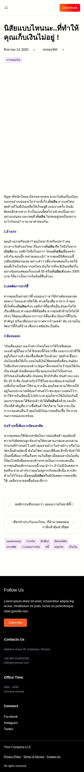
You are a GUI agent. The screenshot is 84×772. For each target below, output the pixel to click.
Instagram (11, 723)
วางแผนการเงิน (31, 546)
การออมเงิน (13, 59)
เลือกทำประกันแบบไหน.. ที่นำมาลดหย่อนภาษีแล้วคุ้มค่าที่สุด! (41, 524)
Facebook (11, 716)
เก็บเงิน (73, 546)
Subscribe (15, 622)
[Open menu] (6, 7)
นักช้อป (44, 541)
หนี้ (47, 546)
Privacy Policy (12, 756)
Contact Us (53, 756)
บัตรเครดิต (60, 541)
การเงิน (30, 541)
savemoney (14, 541)
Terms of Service (33, 756)
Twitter (8, 729)
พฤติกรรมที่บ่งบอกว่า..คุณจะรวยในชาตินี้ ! (43, 504)
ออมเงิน (58, 546)
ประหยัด (11, 546)
